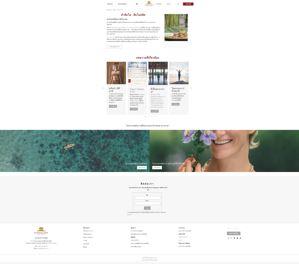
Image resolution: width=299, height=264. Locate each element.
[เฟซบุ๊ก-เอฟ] (228, 238)
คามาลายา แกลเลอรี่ (185, 231)
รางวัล (85, 241)
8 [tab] (154, 116)
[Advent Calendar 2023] (126, 73)
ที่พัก (137, 4)
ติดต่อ (85, 247)
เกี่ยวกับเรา (110, 4)
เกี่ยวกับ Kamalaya (88, 231)
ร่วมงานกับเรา (135, 240)
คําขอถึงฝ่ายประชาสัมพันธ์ (139, 234)
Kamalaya (109, 10)
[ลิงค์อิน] (234, 238)
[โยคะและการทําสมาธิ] (168, 73)
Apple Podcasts (183, 237)
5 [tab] (150, 116)
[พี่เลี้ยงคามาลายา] (147, 73)
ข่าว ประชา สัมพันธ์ (136, 231)
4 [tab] (148, 116)
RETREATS (159, 4)
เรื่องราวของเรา (88, 237)
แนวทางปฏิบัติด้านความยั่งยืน (140, 243)
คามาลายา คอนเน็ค (185, 246)
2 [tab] (145, 116)
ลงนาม (147, 208)
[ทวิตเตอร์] (240, 238)
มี (178, 4)
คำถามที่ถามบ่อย (136, 247)
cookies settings (153, 260)
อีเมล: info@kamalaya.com (41, 248)
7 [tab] (153, 116)
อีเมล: (147, 200)
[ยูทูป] (237, 238)
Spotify (181, 240)
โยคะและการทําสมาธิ (167, 90)
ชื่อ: (147, 195)
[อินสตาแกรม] (231, 238)
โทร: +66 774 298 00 (41, 246)
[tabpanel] (126, 88)
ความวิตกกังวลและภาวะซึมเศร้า (189, 91)
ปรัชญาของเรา (87, 234)
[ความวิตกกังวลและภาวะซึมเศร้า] (189, 73)
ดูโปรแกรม (142, 167)
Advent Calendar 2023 (126, 90)
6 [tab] (151, 116)
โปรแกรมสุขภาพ (122, 4)
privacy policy (145, 260)
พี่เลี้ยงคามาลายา (147, 90)
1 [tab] (143, 116)
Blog (114, 10)
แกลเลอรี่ (86, 244)
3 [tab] (147, 116)
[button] (103, 88)
